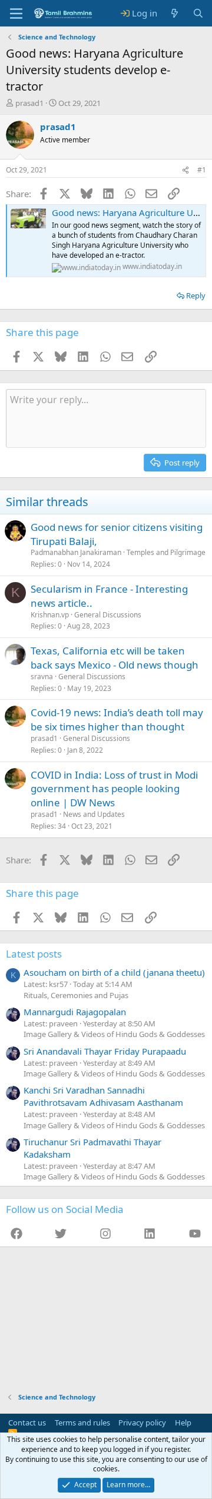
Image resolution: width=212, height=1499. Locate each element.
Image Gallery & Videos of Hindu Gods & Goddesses (114, 1034)
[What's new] (174, 13)
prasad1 (29, 103)
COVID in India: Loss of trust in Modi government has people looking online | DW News (114, 789)
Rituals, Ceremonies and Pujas (76, 995)
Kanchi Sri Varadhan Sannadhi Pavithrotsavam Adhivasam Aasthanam (103, 1096)
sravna (42, 677)
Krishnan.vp (50, 615)
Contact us (27, 1422)
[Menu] (16, 13)
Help (183, 1422)
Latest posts (34, 953)
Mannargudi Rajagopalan (75, 1012)
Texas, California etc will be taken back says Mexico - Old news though (114, 658)
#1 (201, 170)
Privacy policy (142, 1422)
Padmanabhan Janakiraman (76, 552)
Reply (196, 295)
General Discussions (107, 615)
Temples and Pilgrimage (166, 552)
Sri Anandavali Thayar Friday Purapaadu (105, 1051)
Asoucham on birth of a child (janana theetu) (114, 972)
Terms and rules (82, 1422)
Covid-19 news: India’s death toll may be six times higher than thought (117, 719)
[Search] (198, 13)
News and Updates (94, 814)
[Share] (185, 170)
